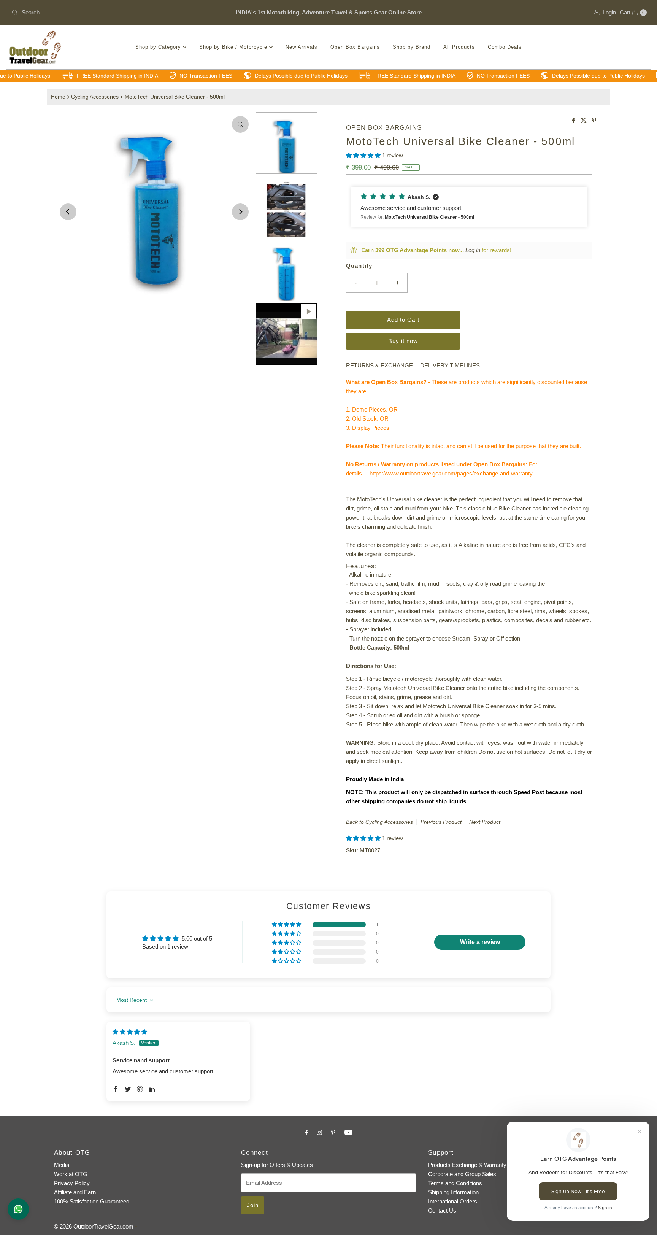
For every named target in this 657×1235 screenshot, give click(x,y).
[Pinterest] (333, 1132)
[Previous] (68, 211)
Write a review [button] (480, 942)
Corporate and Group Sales (462, 1174)
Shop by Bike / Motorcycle (234, 47)
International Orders (452, 1201)
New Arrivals (301, 47)
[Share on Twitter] (584, 121)
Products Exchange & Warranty (467, 1165)
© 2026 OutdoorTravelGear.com (93, 1226)
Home (58, 97)
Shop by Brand (411, 47)
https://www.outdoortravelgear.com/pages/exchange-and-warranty (451, 473)
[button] (364, 155)
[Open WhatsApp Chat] (18, 1209)
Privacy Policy (72, 1183)
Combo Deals (505, 47)
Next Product (484, 822)
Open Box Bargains (355, 47)
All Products (459, 47)
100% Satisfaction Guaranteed (91, 1201)
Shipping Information (453, 1192)
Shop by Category (159, 47)
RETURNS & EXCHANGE (379, 365)
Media (61, 1165)
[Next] (240, 211)
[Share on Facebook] (574, 121)
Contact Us (442, 1210)
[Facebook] (306, 1132)
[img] (130, 1031)
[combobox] (113, 12)
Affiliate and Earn (75, 1192)
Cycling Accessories (95, 97)
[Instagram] (319, 1132)
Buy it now (403, 341)
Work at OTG (70, 1174)
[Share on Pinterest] (594, 121)
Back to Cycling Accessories (379, 822)
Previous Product (441, 822)
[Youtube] (348, 1132)
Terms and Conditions (455, 1183)
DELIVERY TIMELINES (450, 365)
